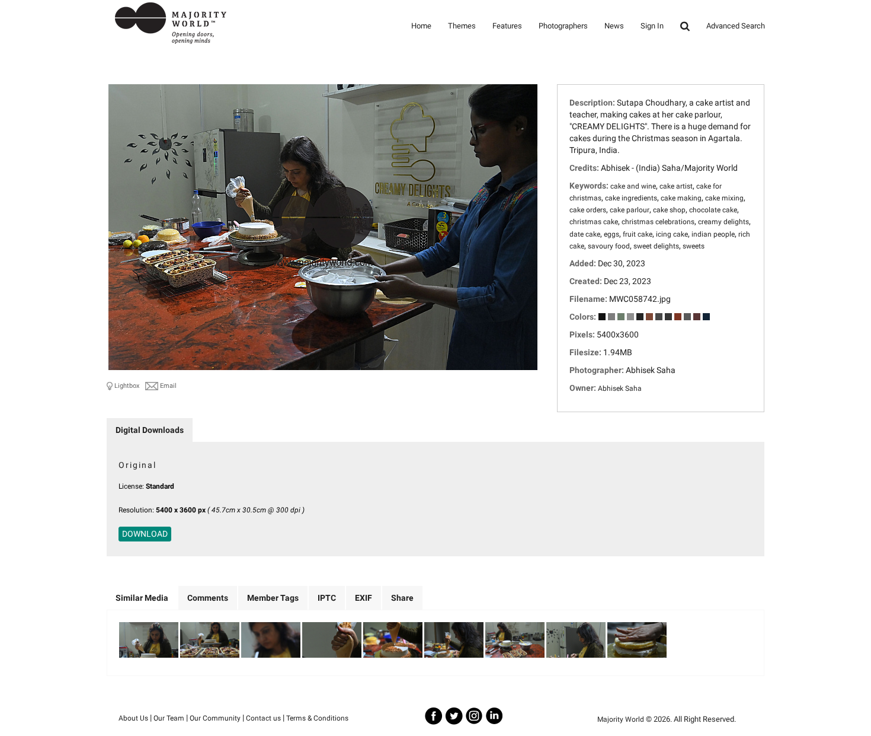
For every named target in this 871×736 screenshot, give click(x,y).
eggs (611, 234)
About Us (133, 718)
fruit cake (637, 234)
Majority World (620, 719)
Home (421, 25)
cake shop (669, 210)
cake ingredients (631, 198)
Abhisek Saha (620, 388)
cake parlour (629, 210)
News (614, 25)
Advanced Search (735, 25)
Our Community (215, 718)
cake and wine (633, 186)
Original (137, 465)
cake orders (587, 210)
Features (507, 25)
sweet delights (656, 246)
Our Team (168, 718)
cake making (681, 198)
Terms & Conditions (317, 718)
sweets (694, 246)
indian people (713, 234)
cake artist (676, 186)
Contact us (263, 718)
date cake (584, 234)
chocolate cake (713, 210)
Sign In (652, 25)
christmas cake (593, 222)
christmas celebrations (658, 222)
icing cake (672, 234)
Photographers (563, 25)
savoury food (609, 246)
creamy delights (723, 222)
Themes (462, 25)
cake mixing (724, 198)
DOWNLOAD (145, 534)
